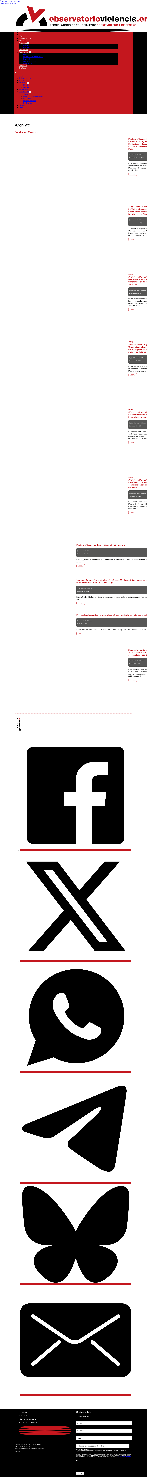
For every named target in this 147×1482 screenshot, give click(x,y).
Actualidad (23, 43)
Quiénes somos (25, 38)
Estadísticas (23, 50)
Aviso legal (23, 1416)
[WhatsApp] (75, 1072)
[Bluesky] (75, 1284)
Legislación (27, 63)
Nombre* (79, 1427)
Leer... (132, 174)
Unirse (79, 1473)
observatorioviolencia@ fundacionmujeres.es (29, 1448)
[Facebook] (75, 850)
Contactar (23, 68)
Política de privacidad (27, 1419)
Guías (25, 54)
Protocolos (27, 59)
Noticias (26, 45)
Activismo (22, 40)
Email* (78, 1420)
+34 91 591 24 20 (24, 1446)
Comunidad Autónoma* (84, 1442)
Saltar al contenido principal (10, 1)
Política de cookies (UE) (28, 1422)
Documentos (24, 52)
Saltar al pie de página (8, 3)
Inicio (21, 36)
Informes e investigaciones (33, 57)
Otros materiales (29, 61)
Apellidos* (79, 1435)
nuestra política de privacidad (123, 1456)
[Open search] (16, 112)
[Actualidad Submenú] (28, 43)
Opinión (26, 47)
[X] (75, 961)
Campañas (23, 66)
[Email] (75, 1395)
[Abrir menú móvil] (15, 72)
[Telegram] (75, 1183)
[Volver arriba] (139, 1476)
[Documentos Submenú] (30, 52)
